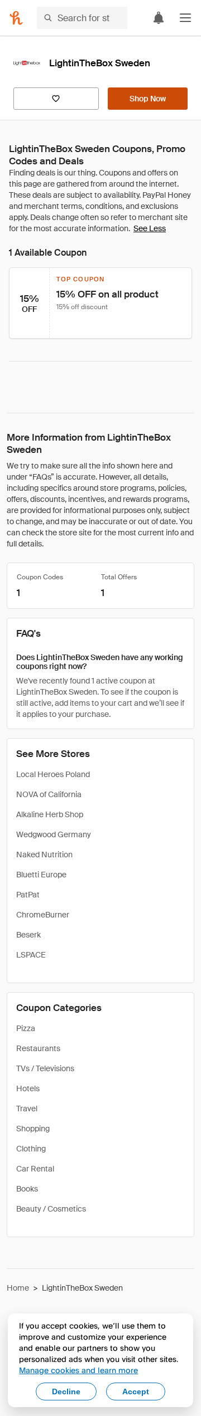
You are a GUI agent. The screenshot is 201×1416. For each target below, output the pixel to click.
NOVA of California (49, 794)
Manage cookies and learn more (78, 1370)
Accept (135, 1391)
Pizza (25, 1028)
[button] (185, 18)
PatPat (28, 895)
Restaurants (38, 1048)
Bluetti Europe (41, 875)
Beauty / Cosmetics (51, 1209)
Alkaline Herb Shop (49, 814)
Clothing (31, 1149)
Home (18, 1288)
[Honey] (16, 18)
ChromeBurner (42, 915)
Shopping (33, 1129)
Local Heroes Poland (53, 774)
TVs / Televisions (45, 1068)
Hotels (28, 1088)
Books (27, 1189)
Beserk (28, 935)
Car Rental (35, 1169)
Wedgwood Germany (53, 834)
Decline (66, 1391)
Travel (26, 1108)
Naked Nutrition (44, 854)
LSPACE (31, 955)
